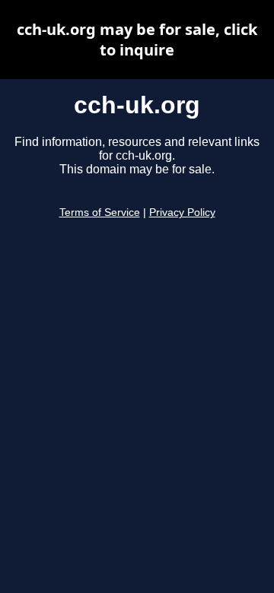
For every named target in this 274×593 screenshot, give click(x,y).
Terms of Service (99, 212)
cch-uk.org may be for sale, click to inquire (137, 39)
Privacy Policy (182, 212)
